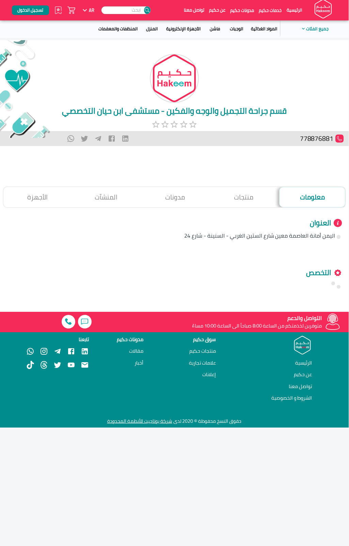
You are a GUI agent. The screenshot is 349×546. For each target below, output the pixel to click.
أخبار (138, 363)
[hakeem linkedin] (85, 351)
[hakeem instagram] (44, 351)
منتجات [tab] (243, 197)
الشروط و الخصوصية (291, 397)
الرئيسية (294, 10)
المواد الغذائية (264, 29)
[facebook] (112, 138)
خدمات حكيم (270, 10)
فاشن (215, 29)
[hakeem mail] (85, 365)
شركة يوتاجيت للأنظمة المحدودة (139, 421)
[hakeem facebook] (71, 351)
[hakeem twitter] (57, 365)
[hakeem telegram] (57, 351)
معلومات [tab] (312, 197)
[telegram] (98, 138)
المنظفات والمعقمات (118, 29)
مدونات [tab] (175, 197)
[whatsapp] (71, 138)
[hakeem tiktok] (30, 365)
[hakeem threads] (44, 365)
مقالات (136, 351)
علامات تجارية (202, 363)
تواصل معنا (194, 10)
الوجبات (236, 29)
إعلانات (209, 374)
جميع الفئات (317, 29)
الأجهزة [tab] (37, 197)
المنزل (152, 29)
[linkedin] (125, 138)
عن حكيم (217, 10)
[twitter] (84, 138)
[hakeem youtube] (71, 365)
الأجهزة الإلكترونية (183, 29)
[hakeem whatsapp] (30, 351)
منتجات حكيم (202, 351)
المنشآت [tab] (106, 197)
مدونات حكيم (242, 10)
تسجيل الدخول (30, 10)
